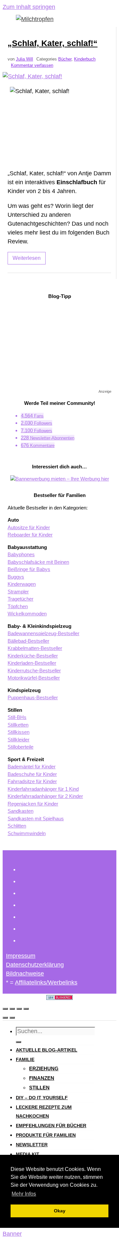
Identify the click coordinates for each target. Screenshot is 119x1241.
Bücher (64, 59)
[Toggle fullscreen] (19, 1009)
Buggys (16, 577)
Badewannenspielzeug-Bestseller (43, 633)
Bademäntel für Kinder (32, 766)
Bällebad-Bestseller (28, 641)
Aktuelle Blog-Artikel (46, 1050)
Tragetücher (20, 599)
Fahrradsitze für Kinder (32, 781)
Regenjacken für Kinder (33, 804)
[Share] (12, 1009)
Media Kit (27, 1154)
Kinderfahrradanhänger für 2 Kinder (45, 796)
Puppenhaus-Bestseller (33, 697)
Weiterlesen (27, 258)
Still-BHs (17, 717)
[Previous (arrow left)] (5, 1018)
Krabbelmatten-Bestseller (35, 648)
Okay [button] (59, 1210)
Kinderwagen (22, 584)
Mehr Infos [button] (24, 1194)
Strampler (18, 591)
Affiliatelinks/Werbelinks (46, 982)
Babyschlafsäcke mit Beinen (38, 562)
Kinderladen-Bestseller (32, 663)
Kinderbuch (85, 59)
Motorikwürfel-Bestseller (34, 678)
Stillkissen (18, 732)
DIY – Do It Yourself (42, 1097)
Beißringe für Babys (29, 569)
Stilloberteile (20, 747)
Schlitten (17, 826)
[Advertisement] (59, 346)
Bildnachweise (25, 973)
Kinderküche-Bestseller (33, 655)
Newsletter (32, 1144)
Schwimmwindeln (27, 833)
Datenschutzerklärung (35, 964)
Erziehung (44, 1068)
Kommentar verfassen (32, 65)
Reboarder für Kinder (30, 534)
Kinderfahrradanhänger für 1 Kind (43, 789)
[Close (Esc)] (5, 1009)
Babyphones (21, 554)
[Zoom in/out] (26, 1009)
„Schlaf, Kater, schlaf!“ (53, 43)
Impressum (20, 956)
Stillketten (18, 725)
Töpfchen (18, 606)
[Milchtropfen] (35, 19)
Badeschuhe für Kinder (32, 774)
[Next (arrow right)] (12, 1018)
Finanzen (41, 1078)
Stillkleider (18, 739)
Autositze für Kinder (29, 527)
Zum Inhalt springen (29, 7)
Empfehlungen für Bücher (51, 1125)
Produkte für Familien (46, 1135)
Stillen (39, 1087)
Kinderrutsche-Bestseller (34, 670)
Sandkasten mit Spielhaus (36, 818)
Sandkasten (20, 811)
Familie (25, 1059)
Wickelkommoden (27, 613)
